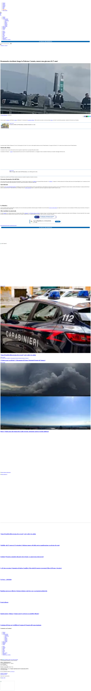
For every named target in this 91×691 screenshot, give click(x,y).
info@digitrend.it (12, 671)
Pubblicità (4, 38)
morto (13, 225)
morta (52, 120)
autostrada (26, 213)
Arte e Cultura (5, 37)
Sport (3, 7)
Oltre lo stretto (5, 10)
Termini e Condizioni (3, 673)
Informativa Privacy (3, 674)
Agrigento (6, 19)
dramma (5, 225)
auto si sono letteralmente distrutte (10, 186)
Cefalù (4, 29)
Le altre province (5, 18)
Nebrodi (4, 28)
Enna (5, 21)
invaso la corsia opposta (53, 207)
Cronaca (4, 5)
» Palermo (2, 45)
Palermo (4, 16)
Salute (4, 34)
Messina (6, 22)
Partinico (50, 181)
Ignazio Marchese (4, 115)
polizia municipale (28, 187)
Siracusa (4, 4)
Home (4, 646)
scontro (15, 225)
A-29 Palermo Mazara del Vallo (34, 213)
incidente (7, 120)
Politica (4, 6)
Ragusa (6, 23)
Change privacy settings (6, 39)
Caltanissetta (7, 20)
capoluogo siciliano (31, 120)
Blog (3, 36)
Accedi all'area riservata (45, 41)
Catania (4, 3)
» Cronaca (5, 45)
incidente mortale (9, 225)
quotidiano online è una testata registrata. (9, 659)
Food (3, 8)
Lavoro (4, 35)
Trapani (6, 25)
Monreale (4, 27)
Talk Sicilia (4, 9)
